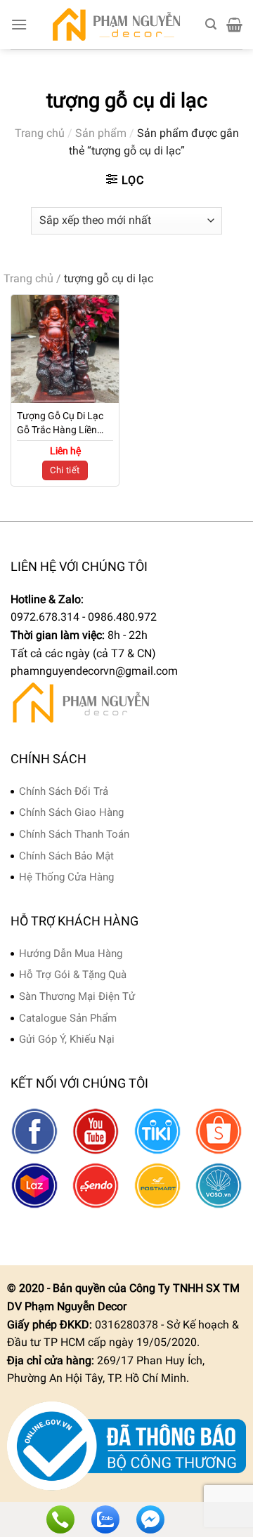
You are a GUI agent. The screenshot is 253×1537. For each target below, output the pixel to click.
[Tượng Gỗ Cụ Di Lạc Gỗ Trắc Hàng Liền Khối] (65, 348)
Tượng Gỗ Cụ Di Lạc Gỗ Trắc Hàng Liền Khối (60, 423)
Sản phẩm (100, 133)
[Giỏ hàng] (234, 24)
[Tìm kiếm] (210, 24)
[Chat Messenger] (150, 1519)
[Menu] (19, 24)
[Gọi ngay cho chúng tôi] (60, 1519)
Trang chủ (40, 133)
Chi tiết (64, 470)
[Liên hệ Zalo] (105, 1519)
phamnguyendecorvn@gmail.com (94, 671)
